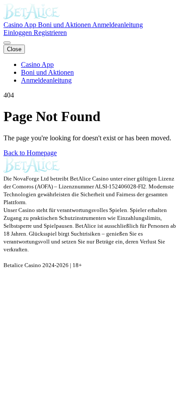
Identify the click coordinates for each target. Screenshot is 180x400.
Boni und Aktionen (65, 24)
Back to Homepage (30, 153)
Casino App (20, 24)
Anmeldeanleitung (117, 24)
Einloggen (18, 32)
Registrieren (50, 32)
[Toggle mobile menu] (6, 43)
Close (14, 49)
